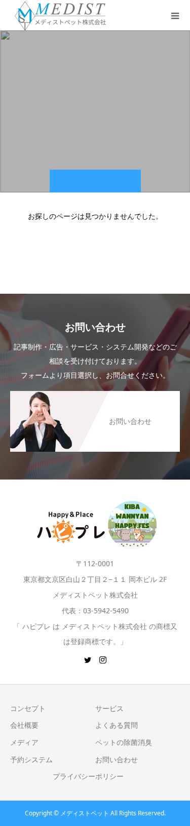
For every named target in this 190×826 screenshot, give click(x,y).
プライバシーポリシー (88, 776)
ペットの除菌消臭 (123, 742)
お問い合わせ (116, 759)
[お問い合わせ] (95, 396)
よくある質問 (116, 725)
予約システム (31, 759)
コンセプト (28, 708)
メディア (24, 742)
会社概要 (24, 725)
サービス (109, 708)
